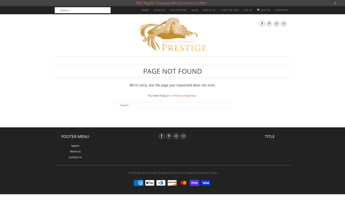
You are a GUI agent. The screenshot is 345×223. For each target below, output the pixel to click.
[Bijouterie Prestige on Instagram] (276, 23)
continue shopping (183, 95)
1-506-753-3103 (229, 10)
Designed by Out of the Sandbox (176, 172)
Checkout (281, 10)
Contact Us (75, 157)
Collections (178, 10)
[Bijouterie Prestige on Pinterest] (269, 23)
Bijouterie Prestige (147, 172)
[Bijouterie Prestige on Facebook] (262, 23)
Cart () (265, 10)
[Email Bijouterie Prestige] (283, 23)
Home (145, 10)
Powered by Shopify (206, 172)
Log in (247, 10)
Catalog (159, 10)
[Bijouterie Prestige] (172, 35)
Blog (194, 10)
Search (75, 146)
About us (209, 10)
